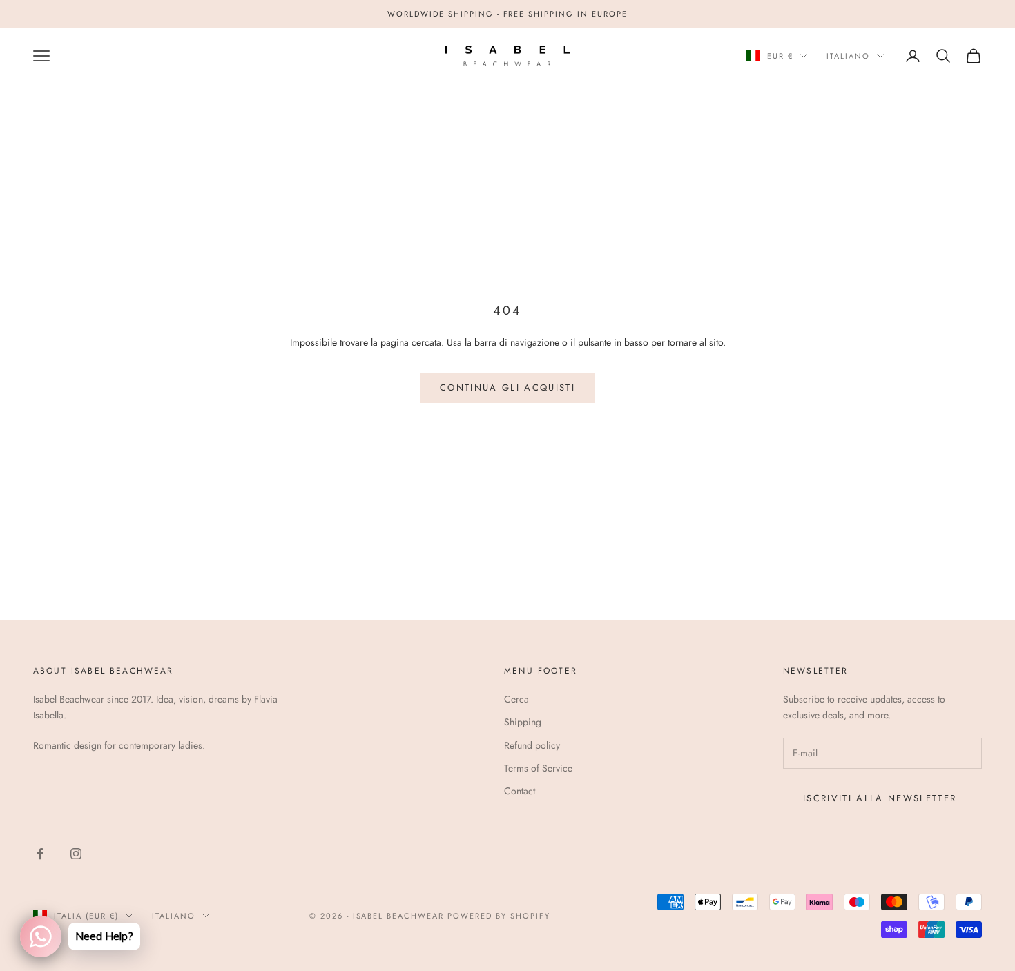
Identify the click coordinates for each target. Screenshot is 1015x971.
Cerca (516, 699)
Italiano (848, 55)
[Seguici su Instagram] (76, 854)
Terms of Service (538, 768)
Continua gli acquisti (507, 387)
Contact (519, 791)
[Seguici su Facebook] (40, 854)
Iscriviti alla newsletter (880, 798)
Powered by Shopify (498, 915)
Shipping (522, 722)
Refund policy (532, 745)
